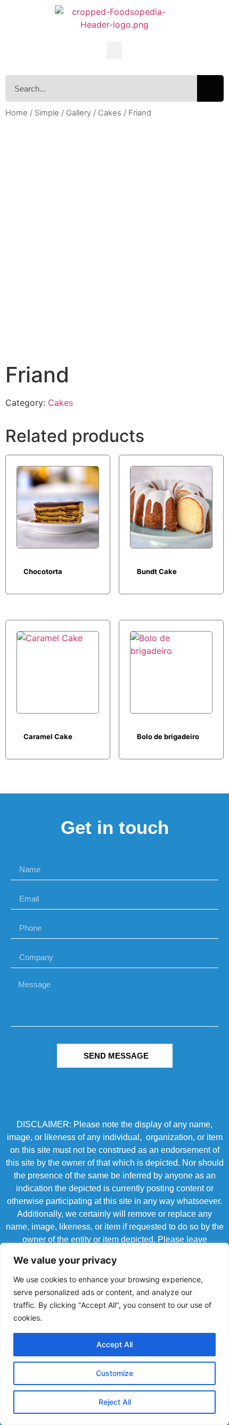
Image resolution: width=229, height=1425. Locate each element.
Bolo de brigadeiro (168, 736)
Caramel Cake (47, 736)
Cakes (109, 113)
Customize (114, 1373)
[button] (114, 50)
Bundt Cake (157, 571)
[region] (114, 1334)
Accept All (114, 1344)
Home (16, 113)
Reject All (115, 1401)
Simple (47, 113)
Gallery (78, 113)
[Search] (210, 88)
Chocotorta (42, 571)
